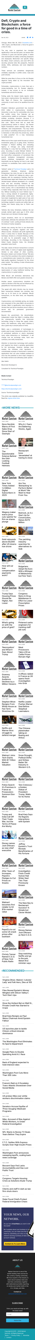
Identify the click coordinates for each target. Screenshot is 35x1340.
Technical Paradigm (20, 169)
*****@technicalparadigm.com (11, 385)
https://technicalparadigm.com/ (11, 389)
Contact (8, 1337)
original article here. (14, 398)
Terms (7, 1335)
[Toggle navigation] (25, 7)
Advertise (26, 1335)
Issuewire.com (27, 42)
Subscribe (17, 1320)
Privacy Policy (15, 1335)
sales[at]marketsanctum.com (17, 1294)
